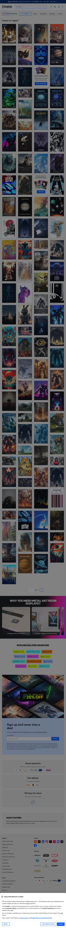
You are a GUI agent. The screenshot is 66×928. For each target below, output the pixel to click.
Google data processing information (41, 918)
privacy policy (24, 918)
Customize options (48, 924)
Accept (60, 924)
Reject (6, 924)
